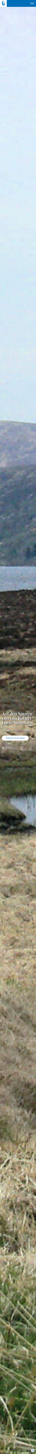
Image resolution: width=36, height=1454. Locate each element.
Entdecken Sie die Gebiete (15, 738)
